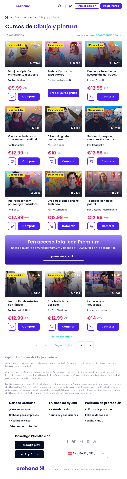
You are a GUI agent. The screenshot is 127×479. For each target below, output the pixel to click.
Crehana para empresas (24, 415)
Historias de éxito (19, 420)
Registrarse (111, 6)
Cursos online (23, 17)
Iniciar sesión (87, 6)
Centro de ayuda (59, 409)
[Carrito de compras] (70, 6)
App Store (32, 454)
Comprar (28, 96)
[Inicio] (6, 17)
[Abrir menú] (7, 6)
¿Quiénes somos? (19, 409)
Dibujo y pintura (49, 17)
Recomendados (107, 35)
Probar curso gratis (63, 93)
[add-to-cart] (12, 97)
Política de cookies (96, 415)
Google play (31, 445)
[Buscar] (59, 6)
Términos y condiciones (63, 415)
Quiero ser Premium (63, 256)
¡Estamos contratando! (23, 426)
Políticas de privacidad (99, 409)
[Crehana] (23, 6)
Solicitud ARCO (94, 420)
